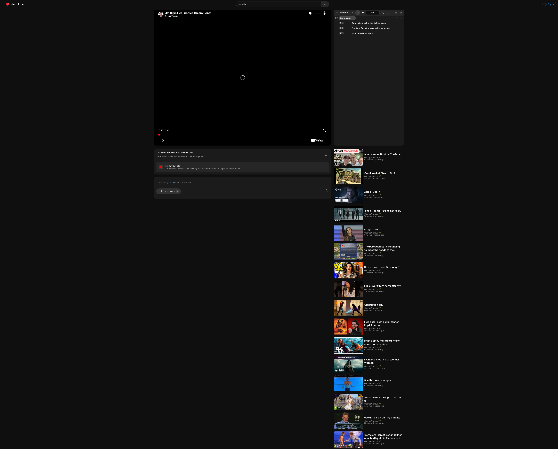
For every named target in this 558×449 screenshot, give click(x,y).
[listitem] (17, 4)
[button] (242, 161)
